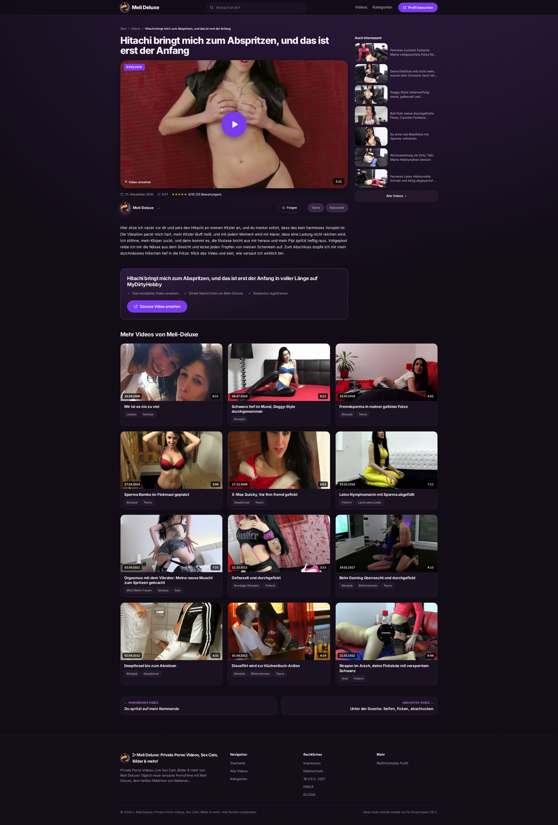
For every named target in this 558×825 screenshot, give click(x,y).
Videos (361, 7)
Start (123, 28)
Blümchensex (368, 585)
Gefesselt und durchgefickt (256, 578)
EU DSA (309, 794)
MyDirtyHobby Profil (407, 763)
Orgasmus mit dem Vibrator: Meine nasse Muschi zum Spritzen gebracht (168, 580)
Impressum (312, 763)
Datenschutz (313, 771)
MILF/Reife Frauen (139, 590)
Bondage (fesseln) (246, 585)
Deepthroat (241, 502)
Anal (345, 678)
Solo (177, 590)
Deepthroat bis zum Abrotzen (150, 666)
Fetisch (347, 502)
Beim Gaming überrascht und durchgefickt (377, 578)
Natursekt (337, 207)
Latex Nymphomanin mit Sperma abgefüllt (376, 494)
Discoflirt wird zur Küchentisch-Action (266, 666)
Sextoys (148, 414)
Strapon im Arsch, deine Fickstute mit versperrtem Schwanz (384, 668)
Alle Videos (396, 196)
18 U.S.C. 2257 (314, 779)
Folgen (291, 209)
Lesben (132, 414)
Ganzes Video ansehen (163, 308)
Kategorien (382, 7)
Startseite (237, 763)
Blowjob (239, 419)
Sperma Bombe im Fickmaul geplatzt (156, 494)
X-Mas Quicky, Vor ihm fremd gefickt (264, 494)
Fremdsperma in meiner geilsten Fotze (373, 406)
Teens (315, 207)
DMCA (308, 787)
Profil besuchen (423, 8)
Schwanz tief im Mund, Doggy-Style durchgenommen (263, 409)
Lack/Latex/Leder (369, 502)
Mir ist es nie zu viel (141, 406)
